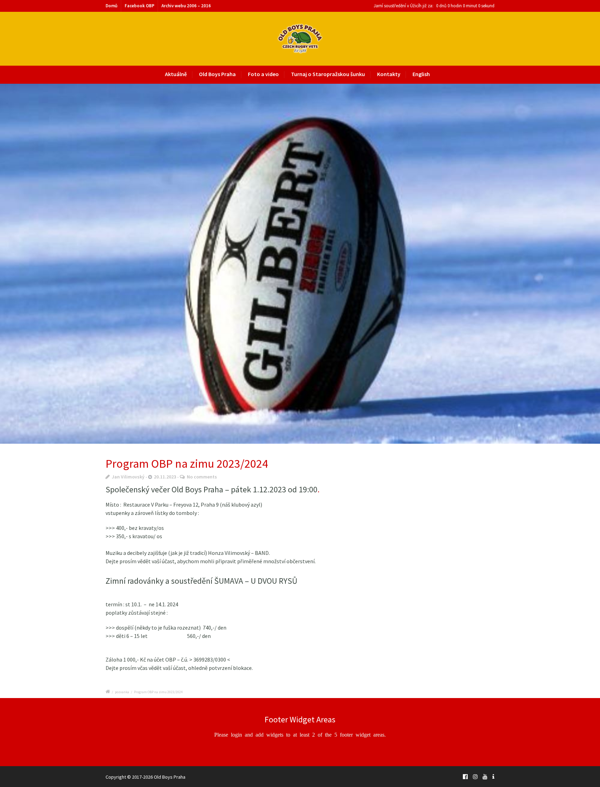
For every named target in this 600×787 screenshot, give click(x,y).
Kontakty (388, 74)
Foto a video (263, 74)
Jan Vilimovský (128, 477)
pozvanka (122, 692)
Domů (111, 6)
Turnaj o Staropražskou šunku (328, 74)
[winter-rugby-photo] (300, 264)
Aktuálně (176, 74)
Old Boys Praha (217, 74)
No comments (202, 477)
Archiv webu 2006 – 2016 (186, 6)
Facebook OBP (140, 6)
